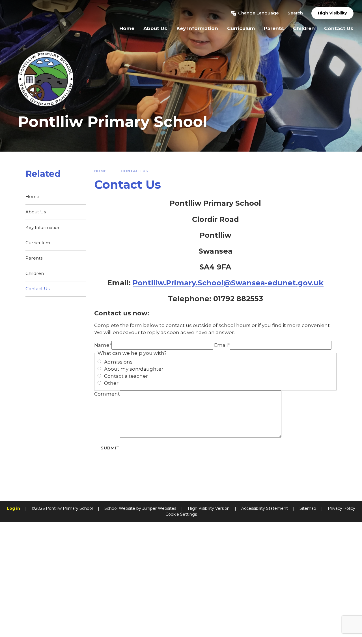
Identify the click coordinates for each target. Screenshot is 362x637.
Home (100, 171)
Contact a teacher (126, 376)
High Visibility (332, 13)
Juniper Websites (159, 508)
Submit (110, 448)
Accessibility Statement (264, 508)
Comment (107, 394)
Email (222, 345)
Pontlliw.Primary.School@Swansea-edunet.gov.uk (228, 282)
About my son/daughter (133, 369)
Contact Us (134, 171)
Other (111, 383)
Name (102, 345)
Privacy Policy (341, 508)
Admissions (118, 362)
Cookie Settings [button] (181, 514)
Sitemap (307, 508)
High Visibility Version (209, 508)
